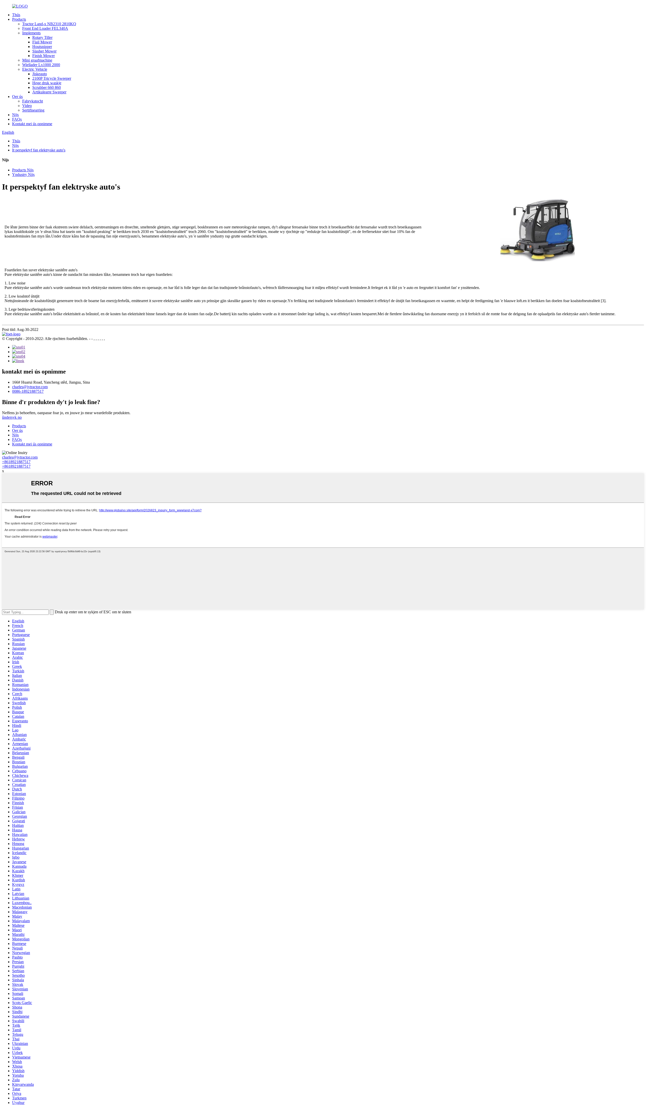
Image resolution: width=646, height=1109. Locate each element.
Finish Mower (43, 56)
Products (19, 19)
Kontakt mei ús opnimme (32, 124)
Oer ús (17, 96)
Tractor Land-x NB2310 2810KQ (49, 24)
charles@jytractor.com (30, 387)
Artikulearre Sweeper (49, 92)
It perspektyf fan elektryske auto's (38, 150)
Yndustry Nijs (23, 174)
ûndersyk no (12, 417)
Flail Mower (42, 42)
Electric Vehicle (34, 69)
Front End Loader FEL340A (45, 28)
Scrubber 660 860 (46, 87)
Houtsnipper (42, 46)
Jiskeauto (39, 74)
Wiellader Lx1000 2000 (41, 65)
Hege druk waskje (46, 83)
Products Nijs (23, 170)
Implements (31, 33)
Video (27, 105)
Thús (16, 15)
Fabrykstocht (32, 101)
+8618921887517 (16, 462)
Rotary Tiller (42, 37)
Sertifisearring (33, 110)
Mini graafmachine (37, 60)
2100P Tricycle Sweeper (51, 78)
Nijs (15, 115)
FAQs (17, 119)
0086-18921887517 (28, 391)
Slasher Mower (44, 51)
